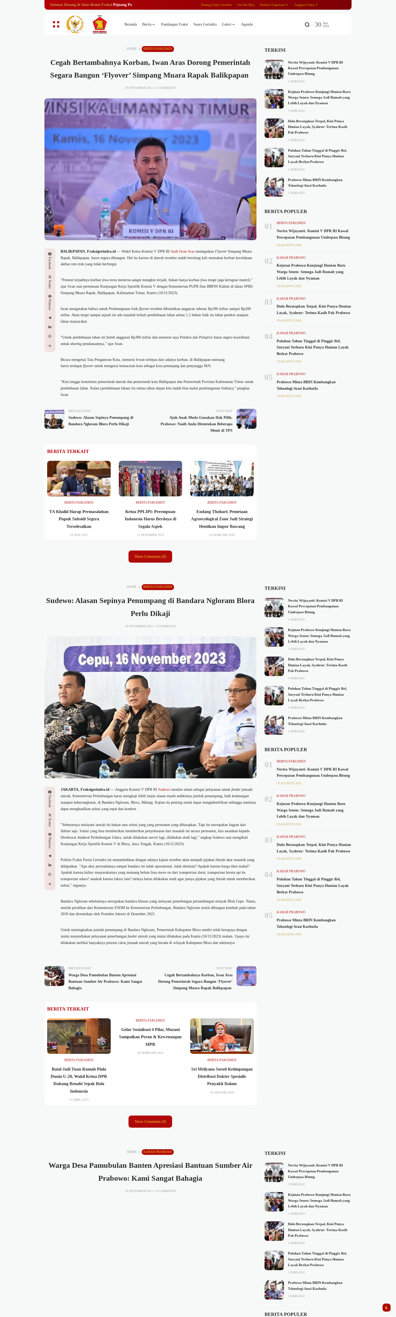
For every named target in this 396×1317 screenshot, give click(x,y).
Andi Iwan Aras (182, 251)
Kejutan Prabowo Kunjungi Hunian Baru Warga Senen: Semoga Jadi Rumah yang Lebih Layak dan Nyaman (319, 97)
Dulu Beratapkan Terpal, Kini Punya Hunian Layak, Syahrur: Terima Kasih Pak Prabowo (317, 127)
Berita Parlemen (157, 49)
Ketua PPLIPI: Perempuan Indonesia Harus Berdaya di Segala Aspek (150, 518)
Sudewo (164, 790)
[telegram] (49, 317)
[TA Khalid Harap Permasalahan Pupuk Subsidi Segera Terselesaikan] (79, 478)
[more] (50, 346)
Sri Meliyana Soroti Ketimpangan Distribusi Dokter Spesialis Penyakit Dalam (222, 1076)
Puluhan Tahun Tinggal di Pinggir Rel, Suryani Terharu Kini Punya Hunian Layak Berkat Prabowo (317, 156)
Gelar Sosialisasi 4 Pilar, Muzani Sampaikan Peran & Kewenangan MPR (150, 1036)
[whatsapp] (49, 336)
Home (132, 49)
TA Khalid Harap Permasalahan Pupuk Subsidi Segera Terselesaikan (79, 518)
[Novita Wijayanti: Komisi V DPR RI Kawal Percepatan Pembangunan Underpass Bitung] (274, 69)
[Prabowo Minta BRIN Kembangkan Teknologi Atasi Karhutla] (274, 187)
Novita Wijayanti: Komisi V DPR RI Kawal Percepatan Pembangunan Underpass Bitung (315, 68)
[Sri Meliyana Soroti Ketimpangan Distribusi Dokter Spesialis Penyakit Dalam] (222, 1036)
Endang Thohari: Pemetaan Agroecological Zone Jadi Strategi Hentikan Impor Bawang (222, 518)
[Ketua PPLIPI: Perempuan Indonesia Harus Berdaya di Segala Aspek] (150, 478)
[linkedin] (49, 327)
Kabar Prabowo (291, 258)
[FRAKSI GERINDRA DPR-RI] (90, 24)
